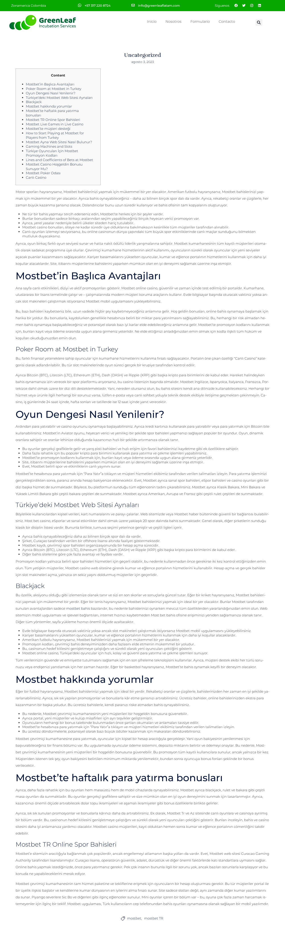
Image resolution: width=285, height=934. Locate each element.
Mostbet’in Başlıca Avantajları (50, 84)
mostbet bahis (78, 608)
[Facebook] (236, 5)
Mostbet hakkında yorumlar (49, 106)
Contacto (227, 21)
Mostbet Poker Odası (43, 173)
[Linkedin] (259, 5)
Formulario (200, 21)
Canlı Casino (36, 177)
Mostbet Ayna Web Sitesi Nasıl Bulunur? (59, 142)
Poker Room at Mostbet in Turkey (53, 89)
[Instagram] (251, 5)
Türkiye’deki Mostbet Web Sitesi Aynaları (59, 97)
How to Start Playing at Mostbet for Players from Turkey (55, 135)
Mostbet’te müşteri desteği (48, 128)
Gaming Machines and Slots (49, 146)
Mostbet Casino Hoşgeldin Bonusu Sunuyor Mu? (54, 166)
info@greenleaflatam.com (159, 6)
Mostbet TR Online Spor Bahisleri (53, 120)
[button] (259, 22)
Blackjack (34, 102)
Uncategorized (142, 55)
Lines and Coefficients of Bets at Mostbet (59, 160)
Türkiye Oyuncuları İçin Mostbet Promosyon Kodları (52, 153)
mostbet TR (153, 918)
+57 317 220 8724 (97, 6)
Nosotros (173, 21)
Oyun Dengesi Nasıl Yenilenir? (50, 93)
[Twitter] (243, 5)
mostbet (134, 918)
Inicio (152, 21)
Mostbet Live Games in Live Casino (54, 124)
